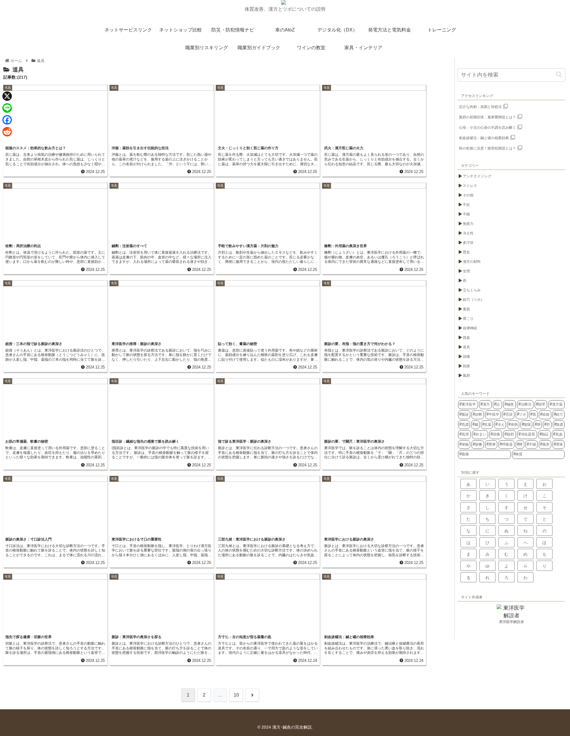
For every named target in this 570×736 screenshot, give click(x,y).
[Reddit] (7, 132)
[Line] (7, 108)
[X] (7, 96)
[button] (559, 74)
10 (236, 694)
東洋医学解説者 (511, 622)
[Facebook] (7, 120)
